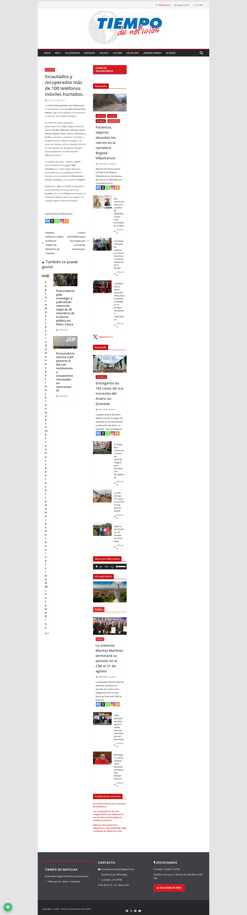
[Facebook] (47, 221)
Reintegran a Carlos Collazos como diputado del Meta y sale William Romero (119, 766)
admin (62, 100)
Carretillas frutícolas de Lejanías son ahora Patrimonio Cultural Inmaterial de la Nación (119, 254)
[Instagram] (62, 221)
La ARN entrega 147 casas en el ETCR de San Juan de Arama (119, 501)
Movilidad (101, 116)
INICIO (47, 53)
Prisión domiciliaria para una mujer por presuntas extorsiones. (76, 241)
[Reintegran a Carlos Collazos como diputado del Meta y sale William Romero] (102, 770)
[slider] (121, 566)
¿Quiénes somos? (152, 53)
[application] (110, 566)
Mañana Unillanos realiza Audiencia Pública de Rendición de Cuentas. (54, 243)
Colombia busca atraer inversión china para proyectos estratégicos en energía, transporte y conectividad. (119, 301)
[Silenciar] (117, 566)
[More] (67, 221)
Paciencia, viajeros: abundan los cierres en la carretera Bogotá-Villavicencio (106, 142)
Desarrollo (101, 377)
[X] (52, 221)
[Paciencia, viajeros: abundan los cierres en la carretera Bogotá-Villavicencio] (110, 102)
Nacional (112, 116)
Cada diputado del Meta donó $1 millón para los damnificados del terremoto (119, 727)
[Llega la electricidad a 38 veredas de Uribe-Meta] (102, 537)
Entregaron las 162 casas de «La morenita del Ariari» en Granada (109, 393)
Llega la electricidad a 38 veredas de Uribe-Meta (119, 534)
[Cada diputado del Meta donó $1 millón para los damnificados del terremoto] (102, 731)
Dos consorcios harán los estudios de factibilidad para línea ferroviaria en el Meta (119, 212)
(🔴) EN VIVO (133, 53)
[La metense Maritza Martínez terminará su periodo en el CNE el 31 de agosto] (110, 626)
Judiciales (89, 53)
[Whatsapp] (57, 221)
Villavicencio (72, 53)
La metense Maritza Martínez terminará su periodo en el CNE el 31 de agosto (109, 658)
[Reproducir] (96, 566)
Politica (103, 53)
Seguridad (101, 121)
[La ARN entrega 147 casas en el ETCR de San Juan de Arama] (102, 505)
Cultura (117, 53)
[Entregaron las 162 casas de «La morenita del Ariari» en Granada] (110, 364)
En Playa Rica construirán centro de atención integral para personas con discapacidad (119, 461)
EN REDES (170, 53)
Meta (57, 53)
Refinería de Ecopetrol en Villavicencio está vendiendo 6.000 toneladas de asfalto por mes (109, 828)
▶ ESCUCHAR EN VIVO (169, 887)
